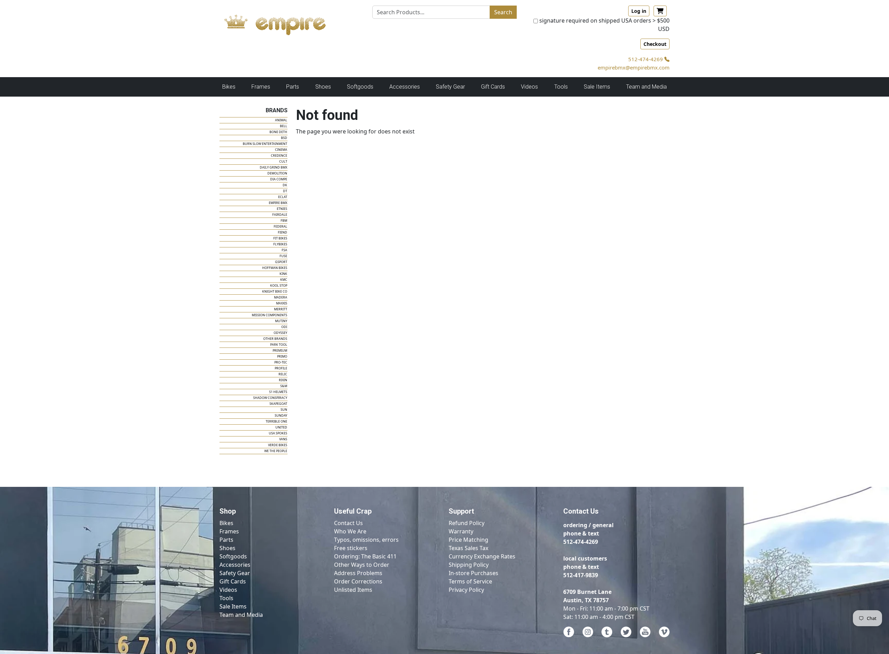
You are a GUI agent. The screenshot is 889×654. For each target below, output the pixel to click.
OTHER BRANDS (275, 338)
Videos (228, 590)
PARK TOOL (278, 344)
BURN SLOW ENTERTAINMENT (265, 143)
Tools (226, 598)
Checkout (654, 44)
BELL (283, 126)
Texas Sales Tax (468, 548)
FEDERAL (280, 226)
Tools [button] (561, 86)
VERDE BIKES (277, 445)
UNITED (281, 427)
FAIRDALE (279, 214)
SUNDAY (281, 415)
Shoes (227, 548)
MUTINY (281, 321)
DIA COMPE (278, 179)
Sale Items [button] (597, 86)
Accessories (234, 565)
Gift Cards (493, 86)
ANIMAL (281, 120)
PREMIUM (280, 350)
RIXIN (283, 380)
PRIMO (282, 356)
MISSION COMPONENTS (269, 315)
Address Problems (358, 573)
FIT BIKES (280, 238)
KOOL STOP (278, 285)
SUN (284, 409)
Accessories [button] (404, 86)
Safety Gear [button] (450, 86)
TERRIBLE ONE (276, 421)
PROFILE (281, 368)
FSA (284, 250)
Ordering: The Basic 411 (365, 556)
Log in (638, 11)
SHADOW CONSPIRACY (270, 397)
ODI (284, 327)
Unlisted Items (353, 590)
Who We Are (350, 531)
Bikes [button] (228, 86)
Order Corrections (358, 581)
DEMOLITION (277, 173)
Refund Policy (466, 523)
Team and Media (646, 86)
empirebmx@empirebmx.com (634, 67)
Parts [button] (292, 86)
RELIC (283, 374)
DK (285, 185)
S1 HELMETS (278, 392)
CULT (283, 161)
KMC (283, 279)
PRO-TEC (280, 362)
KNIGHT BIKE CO (274, 291)
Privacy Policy (466, 590)
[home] (281, 23)
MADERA (280, 297)
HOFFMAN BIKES (274, 267)
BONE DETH (278, 132)
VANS (283, 439)
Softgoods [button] (360, 86)
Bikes (226, 523)
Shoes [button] (323, 86)
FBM (284, 220)
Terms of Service (470, 581)
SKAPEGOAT (278, 403)
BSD (284, 138)
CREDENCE (279, 155)
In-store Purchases (473, 573)
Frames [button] (260, 86)
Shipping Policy (469, 565)
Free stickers (350, 548)
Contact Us (348, 523)
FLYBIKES (280, 244)
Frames (229, 531)
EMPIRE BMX (278, 203)
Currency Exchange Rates (482, 556)
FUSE (283, 256)
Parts (226, 539)
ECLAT (282, 197)
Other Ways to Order (361, 565)
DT (285, 191)
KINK (283, 273)
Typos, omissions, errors (366, 539)
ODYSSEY (280, 332)
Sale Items (233, 606)
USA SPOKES (278, 433)
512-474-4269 (646, 59)
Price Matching (468, 539)
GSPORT (281, 262)
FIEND (282, 232)
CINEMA (281, 149)
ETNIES (282, 208)
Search (503, 12)
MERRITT (280, 309)
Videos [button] (529, 86)
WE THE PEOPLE (275, 451)
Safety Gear (234, 573)
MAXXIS (281, 303)
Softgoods (233, 556)
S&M (283, 386)
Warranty (461, 531)
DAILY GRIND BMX (273, 167)
